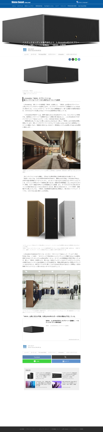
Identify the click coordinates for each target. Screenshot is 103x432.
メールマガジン (74, 429)
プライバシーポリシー (31, 429)
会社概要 (22, 429)
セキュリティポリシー (44, 429)
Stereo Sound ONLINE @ (34, 50)
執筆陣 (81, 429)
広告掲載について (56, 429)
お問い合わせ (65, 429)
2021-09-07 (31, 49)
